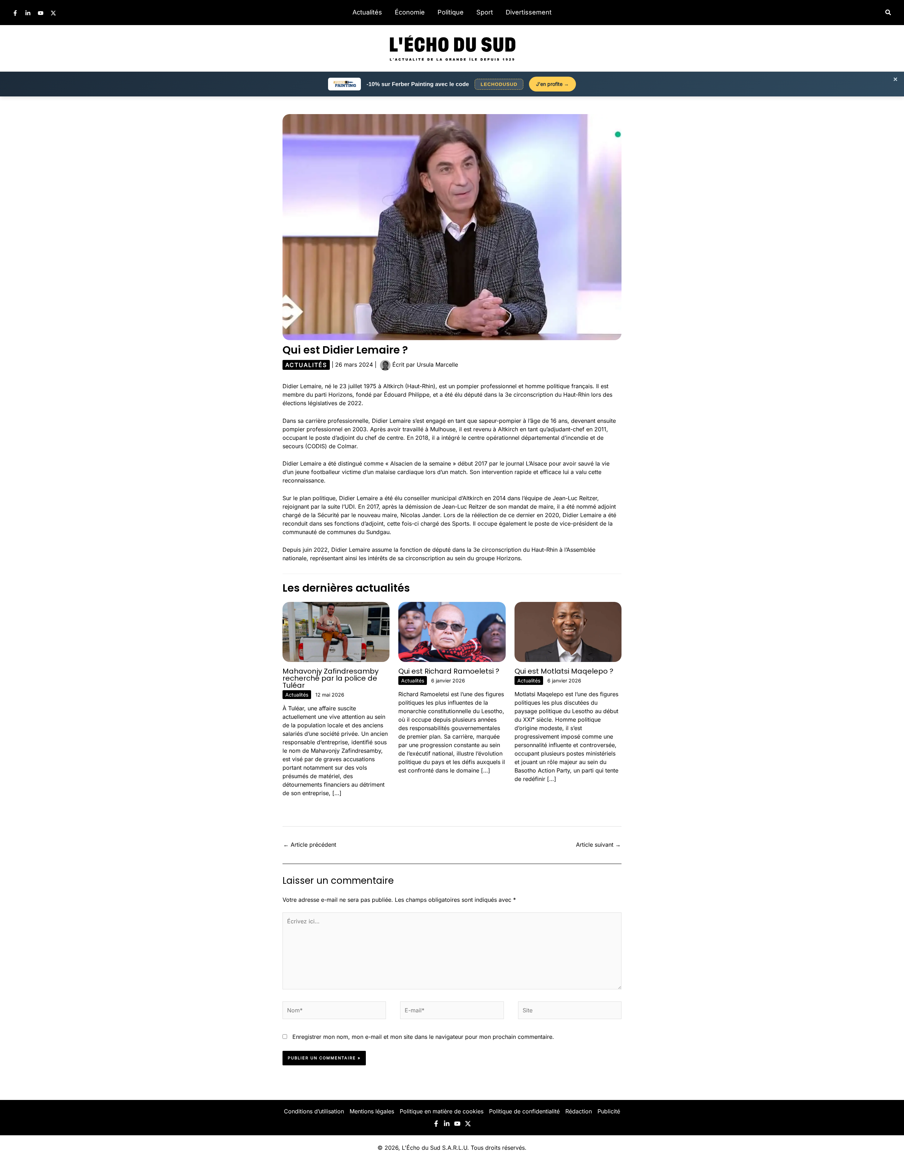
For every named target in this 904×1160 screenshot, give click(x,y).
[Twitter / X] (53, 13)
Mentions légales (372, 1111)
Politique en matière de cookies (441, 1111)
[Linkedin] (28, 13)
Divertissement (529, 12)
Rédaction (578, 1111)
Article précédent (309, 844)
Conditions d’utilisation (314, 1111)
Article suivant (598, 844)
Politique (451, 12)
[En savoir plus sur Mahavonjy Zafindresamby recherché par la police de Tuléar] (335, 631)
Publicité (608, 1111)
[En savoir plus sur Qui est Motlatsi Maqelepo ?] (568, 631)
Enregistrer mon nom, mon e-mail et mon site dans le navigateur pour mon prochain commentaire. (423, 1036)
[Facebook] (15, 13)
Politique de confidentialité (524, 1111)
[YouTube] (40, 13)
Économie (410, 12)
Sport (484, 12)
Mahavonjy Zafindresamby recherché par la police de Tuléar (330, 678)
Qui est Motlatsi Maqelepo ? (564, 671)
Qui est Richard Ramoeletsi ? (448, 671)
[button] (888, 12)
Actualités (367, 12)
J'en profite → (552, 84)
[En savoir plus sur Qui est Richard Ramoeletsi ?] (451, 631)
